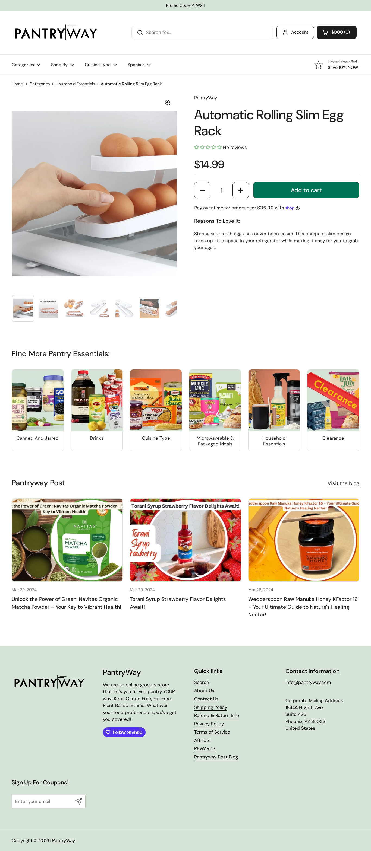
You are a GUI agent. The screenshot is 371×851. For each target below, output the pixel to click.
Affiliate (202, 740)
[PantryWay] (55, 32)
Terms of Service (212, 732)
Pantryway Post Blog (216, 757)
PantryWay (205, 98)
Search (201, 682)
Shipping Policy (210, 707)
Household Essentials (75, 84)
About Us (204, 691)
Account (299, 32)
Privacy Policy (209, 724)
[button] (337, 32)
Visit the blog (343, 483)
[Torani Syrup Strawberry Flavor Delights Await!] (185, 540)
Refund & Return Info (216, 715)
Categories (40, 84)
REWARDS (204, 748)
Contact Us (206, 699)
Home (17, 84)
